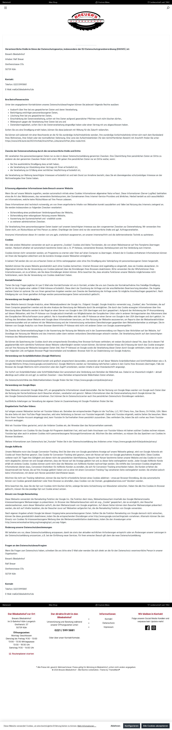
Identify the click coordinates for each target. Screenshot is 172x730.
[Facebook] (147, 628)
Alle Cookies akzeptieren (155, 726)
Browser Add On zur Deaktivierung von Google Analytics (104, 350)
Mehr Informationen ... (87, 726)
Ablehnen (115, 726)
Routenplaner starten (23, 653)
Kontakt (108, 619)
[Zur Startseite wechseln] (86, 21)
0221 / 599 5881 (65, 630)
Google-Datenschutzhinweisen (23, 396)
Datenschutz (108, 623)
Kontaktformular (71, 637)
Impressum (108, 627)
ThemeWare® (114, 670)
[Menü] (6, 7)
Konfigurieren (132, 726)
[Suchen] (168, 7)
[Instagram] (154, 628)
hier (111, 401)
